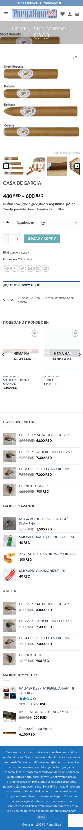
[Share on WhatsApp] (7, 268)
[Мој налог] (70, 13)
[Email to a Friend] (30, 268)
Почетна (20, 28)
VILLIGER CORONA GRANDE (16, 382)
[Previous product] (45, 36)
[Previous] (3, 363)
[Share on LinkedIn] (45, 268)
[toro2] (35, 166)
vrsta (6, 222)
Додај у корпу (42, 238)
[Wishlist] (62, 13)
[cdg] (14, 166)
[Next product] (37, 36)
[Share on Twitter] (22, 268)
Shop (38, 28)
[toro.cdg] (57, 166)
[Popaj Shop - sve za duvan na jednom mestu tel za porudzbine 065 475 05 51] (34, 13)
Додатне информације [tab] (21, 285)
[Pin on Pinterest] (37, 268)
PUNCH (49, 380)
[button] (5, 13)
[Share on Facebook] (14, 268)
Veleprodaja (59, 28)
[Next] (79, 363)
